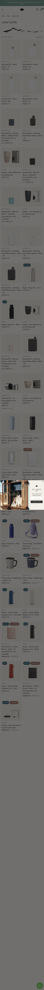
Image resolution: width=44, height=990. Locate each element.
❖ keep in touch (36, 501)
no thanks (36, 504)
